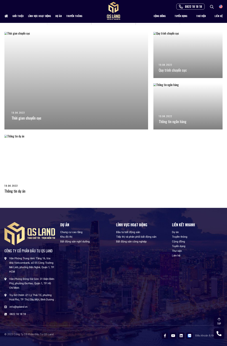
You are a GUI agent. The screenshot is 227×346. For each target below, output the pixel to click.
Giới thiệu (18, 16)
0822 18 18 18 (193, 6)
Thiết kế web (11, 337)
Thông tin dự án (14, 191)
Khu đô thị (66, 236)
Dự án (58, 16)
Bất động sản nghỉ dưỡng (75, 241)
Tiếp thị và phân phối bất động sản (136, 236)
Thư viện (201, 16)
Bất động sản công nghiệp (131, 241)
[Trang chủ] (6, 16)
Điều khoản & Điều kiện (209, 335)
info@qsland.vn (18, 306)
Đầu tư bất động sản (128, 232)
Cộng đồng (160, 16)
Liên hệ (219, 16)
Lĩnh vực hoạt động (39, 16)
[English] (221, 6)
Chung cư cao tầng (71, 232)
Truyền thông (74, 16)
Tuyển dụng (181, 16)
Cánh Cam (30, 337)
